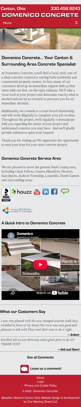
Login (40, 381)
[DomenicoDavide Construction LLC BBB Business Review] (6, 204)
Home (7, 22)
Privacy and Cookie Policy (41, 385)
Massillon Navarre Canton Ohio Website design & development (40, 398)
